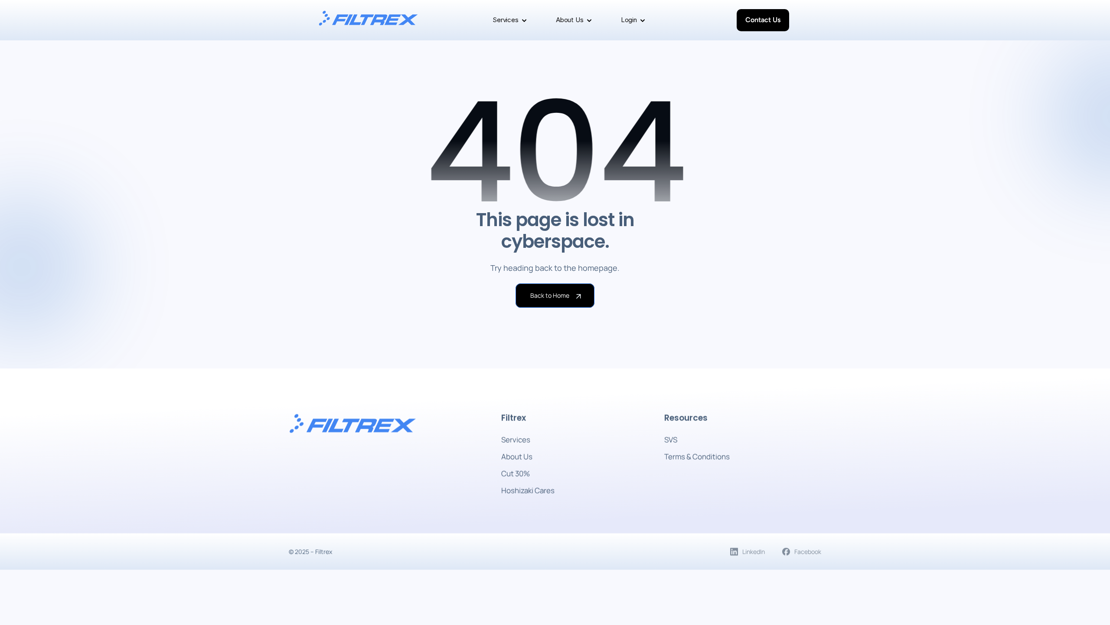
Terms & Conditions (697, 456)
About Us (516, 456)
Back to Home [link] (549, 295)
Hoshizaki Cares (528, 490)
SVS (670, 439)
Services (515, 439)
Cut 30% (515, 473)
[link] (368, 21)
